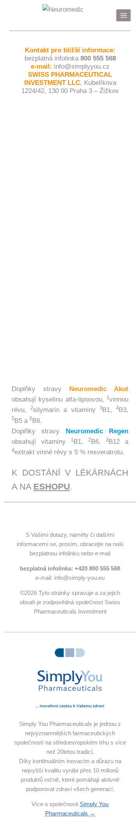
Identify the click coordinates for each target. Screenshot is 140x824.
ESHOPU (51, 486)
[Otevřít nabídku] (123, 15)
